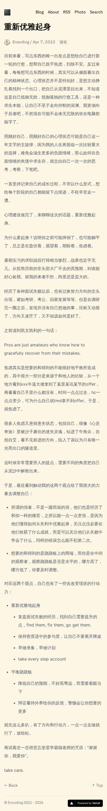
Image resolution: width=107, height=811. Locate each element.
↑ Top (97, 786)
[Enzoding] (7, 12)
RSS (66, 12)
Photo (80, 12)
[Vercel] (85, 803)
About (53, 12)
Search (96, 12)
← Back (11, 786)
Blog (40, 12)
